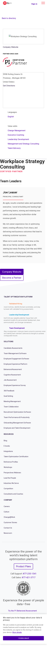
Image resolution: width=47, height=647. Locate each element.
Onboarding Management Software (17, 423)
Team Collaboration (11, 407)
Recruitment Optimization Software (17, 412)
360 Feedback (9, 391)
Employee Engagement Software (16, 359)
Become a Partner (11, 277)
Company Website (10, 47)
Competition (8, 489)
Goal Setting (8, 396)
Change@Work (9, 517)
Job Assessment (10, 380)
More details (17, 632)
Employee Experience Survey (15, 385)
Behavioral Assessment (13, 369)
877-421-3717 (28, 577)
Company (8, 500)
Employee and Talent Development (17, 428)
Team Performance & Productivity (17, 417)
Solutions (8, 341)
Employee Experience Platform (15, 364)
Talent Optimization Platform (18, 297)
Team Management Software (15, 353)
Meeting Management (12, 401)
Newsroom (8, 533)
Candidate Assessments (13, 348)
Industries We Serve (11, 483)
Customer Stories (10, 522)
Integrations (8, 451)
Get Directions (9, 86)
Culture (6, 512)
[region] (23, 629)
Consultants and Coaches (13, 494)
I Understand (23, 638)
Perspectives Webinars (12, 473)
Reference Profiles (11, 462)
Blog (5, 441)
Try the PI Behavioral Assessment (22, 611)
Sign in (34, 4)
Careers (7, 506)
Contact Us (8, 528)
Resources (9, 434)
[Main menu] (43, 3)
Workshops (8, 467)
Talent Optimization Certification (16, 456)
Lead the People (10, 478)
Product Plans (23, 566)
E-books (7, 446)
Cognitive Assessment (12, 375)
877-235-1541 (29, 573)
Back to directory (9, 18)
